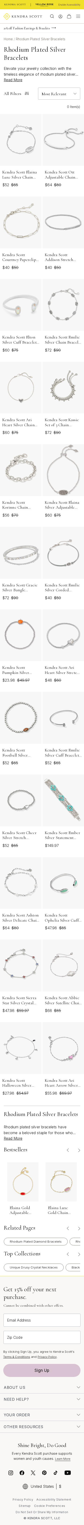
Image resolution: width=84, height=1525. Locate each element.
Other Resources (23, 1426)
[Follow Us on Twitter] (34, 1474)
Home (9, 39)
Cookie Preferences (49, 1506)
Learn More (63, 1459)
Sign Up (42, 1370)
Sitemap (25, 1506)
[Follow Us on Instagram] (10, 1474)
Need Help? (16, 1399)
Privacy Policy (47, 1357)
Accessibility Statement (53, 1499)
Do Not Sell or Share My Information (42, 1512)
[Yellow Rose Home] (44, 4)
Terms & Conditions (16, 1357)
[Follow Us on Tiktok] (55, 1474)
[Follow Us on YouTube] (67, 1474)
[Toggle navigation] (77, 16)
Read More (13, 80)
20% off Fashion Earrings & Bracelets (27, 28)
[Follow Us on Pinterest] (44, 1474)
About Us (14, 1387)
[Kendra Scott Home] (15, 4)
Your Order (17, 1415)
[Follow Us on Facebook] (22, 1474)
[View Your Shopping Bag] (69, 16)
